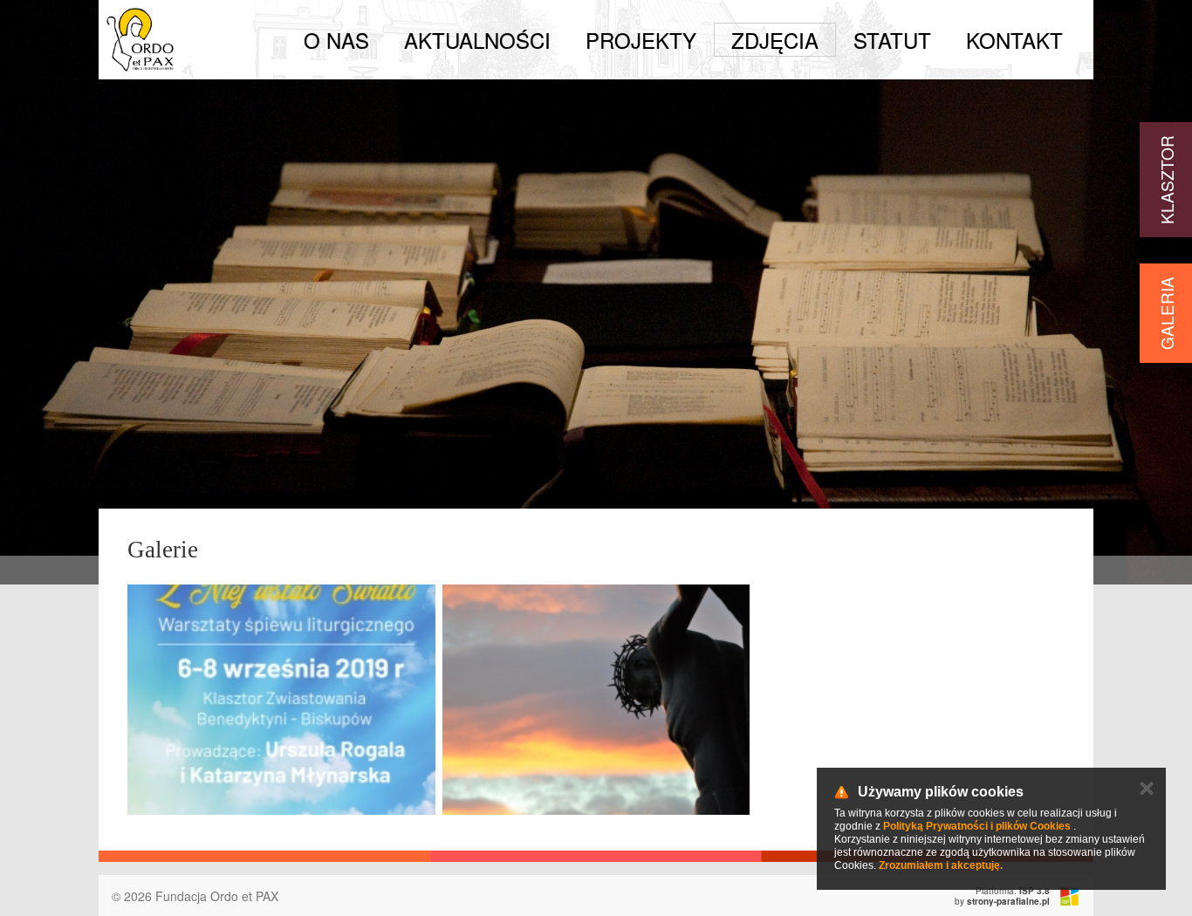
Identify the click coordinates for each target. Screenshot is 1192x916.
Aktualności (477, 39)
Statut (892, 39)
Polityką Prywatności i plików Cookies (977, 826)
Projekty (641, 39)
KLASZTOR (1166, 179)
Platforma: (1013, 891)
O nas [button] (336, 39)
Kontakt (1014, 39)
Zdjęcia (775, 39)
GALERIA (1166, 313)
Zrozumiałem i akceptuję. (941, 865)
